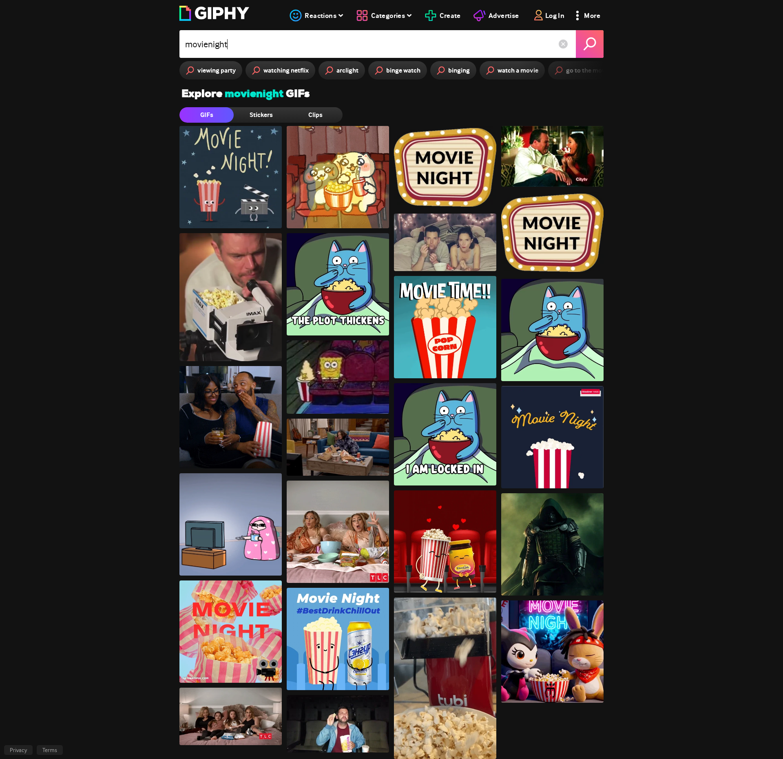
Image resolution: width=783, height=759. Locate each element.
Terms (49, 750)
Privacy (18, 750)
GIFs (206, 115)
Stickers (261, 115)
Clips (315, 115)
